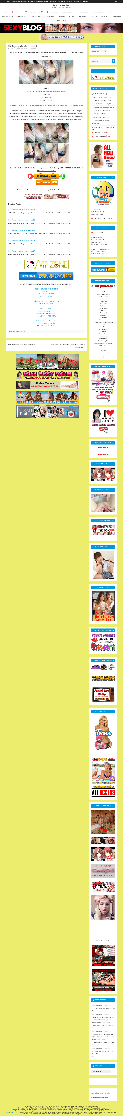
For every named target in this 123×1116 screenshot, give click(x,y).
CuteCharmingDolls (103, 341)
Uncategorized (96, 123)
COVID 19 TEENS (46, 308)
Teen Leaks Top (61, 5)
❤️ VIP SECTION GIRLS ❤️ (34, 12)
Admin (11, 48)
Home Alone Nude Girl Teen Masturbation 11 (23, 344)
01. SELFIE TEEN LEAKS (17, 331)
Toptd (103, 324)
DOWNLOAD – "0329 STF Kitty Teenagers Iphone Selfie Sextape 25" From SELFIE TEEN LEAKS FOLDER (46, 105)
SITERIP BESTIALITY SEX (46, 326)
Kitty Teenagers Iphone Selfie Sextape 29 (21, 230)
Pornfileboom (103, 317)
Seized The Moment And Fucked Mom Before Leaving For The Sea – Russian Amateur (103, 1037)
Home (5, 12)
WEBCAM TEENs (97, 12)
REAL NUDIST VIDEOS (46, 294)
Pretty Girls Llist (103, 336)
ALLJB (103, 292)
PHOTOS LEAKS (7, 16)
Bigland (103, 310)
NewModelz (103, 350)
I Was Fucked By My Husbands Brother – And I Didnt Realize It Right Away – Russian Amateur (103, 1020)
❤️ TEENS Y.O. (16, 12)
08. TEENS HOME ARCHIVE (100, 120)
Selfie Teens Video (97, 1005)
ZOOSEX (62, 16)
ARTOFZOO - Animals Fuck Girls (46, 321)
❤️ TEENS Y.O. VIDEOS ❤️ (100, 133)
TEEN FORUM (82, 16)
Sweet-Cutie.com (103, 348)
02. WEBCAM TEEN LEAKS (99, 100)
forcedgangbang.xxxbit (103, 294)
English (96, 51)
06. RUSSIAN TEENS (98, 114)
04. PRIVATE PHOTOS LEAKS (100, 107)
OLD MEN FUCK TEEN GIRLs (46, 316)
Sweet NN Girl (103, 327)
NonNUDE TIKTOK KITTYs (46, 313)
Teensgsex (103, 301)
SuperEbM (103, 331)
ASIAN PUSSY (50, 16)
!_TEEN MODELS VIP (68, 12)
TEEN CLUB (117, 16)
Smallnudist (103, 313)
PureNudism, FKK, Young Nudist (100, 1093)
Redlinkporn (103, 306)
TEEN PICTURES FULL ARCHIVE (46, 289)
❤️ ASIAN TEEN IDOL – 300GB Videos (103, 127)
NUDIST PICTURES (46, 296)
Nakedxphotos (103, 303)
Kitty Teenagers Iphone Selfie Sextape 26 (21, 240)
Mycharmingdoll (103, 329)
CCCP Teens (103, 308)
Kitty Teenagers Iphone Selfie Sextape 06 (21, 209)
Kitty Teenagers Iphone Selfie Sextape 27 (21, 251)
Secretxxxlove (103, 320)
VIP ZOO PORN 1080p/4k (46, 323)
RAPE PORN (105, 16)
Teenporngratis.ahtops (100, 322)
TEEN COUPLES (113, 12)
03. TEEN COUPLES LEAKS (100, 104)
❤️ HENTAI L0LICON (46, 303)
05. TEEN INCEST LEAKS (99, 110)
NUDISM (71, 16)
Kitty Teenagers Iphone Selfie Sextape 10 (21, 220)
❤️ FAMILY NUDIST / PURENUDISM (46, 301)
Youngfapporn (103, 315)
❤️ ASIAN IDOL (52, 12)
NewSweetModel (103, 338)
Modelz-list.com (107, 343)
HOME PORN (61, 20)
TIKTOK (94, 16)
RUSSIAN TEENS (35, 16)
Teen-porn (110, 322)
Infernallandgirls (103, 296)
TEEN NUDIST (46, 291)
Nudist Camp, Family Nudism (99, 1097)
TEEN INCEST (21, 16)
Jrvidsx (103, 299)
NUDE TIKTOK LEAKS (46, 311)
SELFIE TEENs (83, 12)
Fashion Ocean (103, 334)
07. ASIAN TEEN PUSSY (99, 117)
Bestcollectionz (98, 343)
